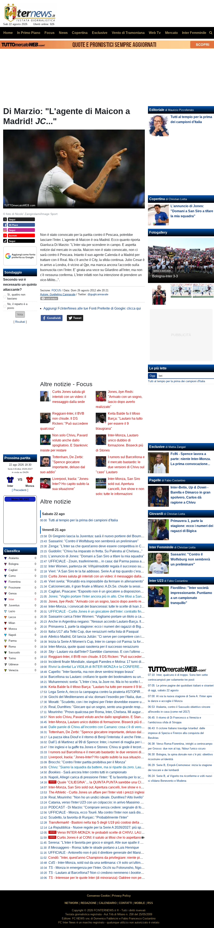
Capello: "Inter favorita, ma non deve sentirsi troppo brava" (91, 672)
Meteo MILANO (20, 499)
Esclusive (157, 447)
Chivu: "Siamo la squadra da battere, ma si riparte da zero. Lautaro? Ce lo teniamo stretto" (114, 767)
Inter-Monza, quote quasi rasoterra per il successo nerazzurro (93, 646)
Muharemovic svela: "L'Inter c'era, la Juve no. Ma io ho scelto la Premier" (101, 682)
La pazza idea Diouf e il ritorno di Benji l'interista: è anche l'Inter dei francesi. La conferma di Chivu (120, 737)
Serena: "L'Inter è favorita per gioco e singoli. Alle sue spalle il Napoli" (99, 842)
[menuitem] (210, 33)
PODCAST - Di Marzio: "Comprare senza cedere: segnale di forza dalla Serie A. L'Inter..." (114, 807)
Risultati (20, 321)
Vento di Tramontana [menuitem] (128, 33)
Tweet (77, 318)
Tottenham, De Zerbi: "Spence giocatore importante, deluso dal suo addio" (103, 732)
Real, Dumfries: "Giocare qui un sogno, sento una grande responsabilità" (102, 707)
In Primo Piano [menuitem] (28, 33)
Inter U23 (156, 580)
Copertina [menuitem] (80, 33)
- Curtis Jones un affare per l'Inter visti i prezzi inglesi (96, 792)
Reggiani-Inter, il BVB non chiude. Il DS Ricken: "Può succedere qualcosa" (103, 656)
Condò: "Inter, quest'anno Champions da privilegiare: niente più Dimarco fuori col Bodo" (113, 857)
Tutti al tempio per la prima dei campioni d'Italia (83, 520)
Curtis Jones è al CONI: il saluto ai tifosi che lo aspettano (95, 837)
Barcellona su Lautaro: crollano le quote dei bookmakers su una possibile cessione (109, 677)
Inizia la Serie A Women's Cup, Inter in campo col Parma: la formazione (100, 641)
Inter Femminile (161, 547)
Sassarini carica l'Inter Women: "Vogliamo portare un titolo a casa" (97, 616)
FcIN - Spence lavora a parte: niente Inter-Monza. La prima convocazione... (191, 459)
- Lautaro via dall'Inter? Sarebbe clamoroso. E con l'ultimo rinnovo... (101, 651)
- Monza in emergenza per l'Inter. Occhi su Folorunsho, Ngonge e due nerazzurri (110, 867)
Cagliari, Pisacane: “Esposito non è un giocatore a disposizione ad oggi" (101, 591)
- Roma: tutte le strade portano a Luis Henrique (93, 847)
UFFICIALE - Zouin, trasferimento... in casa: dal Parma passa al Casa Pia (102, 561)
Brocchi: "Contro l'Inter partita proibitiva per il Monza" (87, 762)
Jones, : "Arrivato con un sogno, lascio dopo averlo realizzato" (101, 601)
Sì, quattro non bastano (16, 296)
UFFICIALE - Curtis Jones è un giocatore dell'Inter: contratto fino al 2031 (101, 611)
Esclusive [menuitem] (99, 33)
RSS (150, 903)
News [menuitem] (63, 33)
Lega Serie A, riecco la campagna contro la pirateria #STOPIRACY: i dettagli (104, 692)
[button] (20, 314)
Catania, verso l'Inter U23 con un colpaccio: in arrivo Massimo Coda (98, 802)
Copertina (157, 199)
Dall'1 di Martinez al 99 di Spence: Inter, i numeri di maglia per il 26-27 (100, 742)
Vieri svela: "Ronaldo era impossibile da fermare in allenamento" (96, 581)
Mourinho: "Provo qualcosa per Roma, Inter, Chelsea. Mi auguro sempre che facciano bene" (116, 712)
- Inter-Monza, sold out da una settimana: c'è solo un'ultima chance (101, 862)
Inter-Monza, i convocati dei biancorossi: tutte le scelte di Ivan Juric (97, 606)
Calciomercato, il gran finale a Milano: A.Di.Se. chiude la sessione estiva (101, 586)
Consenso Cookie (98, 895)
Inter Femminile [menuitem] (194, 33)
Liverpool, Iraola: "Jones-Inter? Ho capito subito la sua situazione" (70, 484)
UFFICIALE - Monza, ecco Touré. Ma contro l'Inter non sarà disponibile (100, 812)
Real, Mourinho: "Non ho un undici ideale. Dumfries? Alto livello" (96, 797)
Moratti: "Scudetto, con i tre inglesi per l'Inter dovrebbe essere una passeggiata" (107, 702)
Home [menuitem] (8, 33)
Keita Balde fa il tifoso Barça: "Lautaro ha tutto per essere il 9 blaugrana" (101, 687)
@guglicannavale (98, 294)
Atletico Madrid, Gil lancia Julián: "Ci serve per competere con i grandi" (100, 636)
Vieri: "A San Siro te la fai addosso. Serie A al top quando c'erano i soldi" (101, 571)
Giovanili (156, 513)
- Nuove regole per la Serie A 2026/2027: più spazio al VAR (103, 827)
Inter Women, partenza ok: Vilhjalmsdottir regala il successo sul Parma (100, 566)
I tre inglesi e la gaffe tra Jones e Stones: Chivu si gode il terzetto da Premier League (110, 747)
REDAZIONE (89, 903)
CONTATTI (125, 903)
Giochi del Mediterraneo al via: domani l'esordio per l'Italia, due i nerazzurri (103, 697)
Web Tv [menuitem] (155, 33)
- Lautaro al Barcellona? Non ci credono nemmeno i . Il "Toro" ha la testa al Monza (117, 872)
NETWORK (71, 903)
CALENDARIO (108, 903)
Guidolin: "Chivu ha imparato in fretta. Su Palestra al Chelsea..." (95, 551)
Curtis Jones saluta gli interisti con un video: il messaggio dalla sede (69, 397)
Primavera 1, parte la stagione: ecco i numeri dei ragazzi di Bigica (96, 626)
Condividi (53, 318)
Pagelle (155, 480)
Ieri (160, 375)
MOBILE (139, 903)
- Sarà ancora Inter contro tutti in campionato (87, 772)
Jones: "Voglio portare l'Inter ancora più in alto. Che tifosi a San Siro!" (99, 596)
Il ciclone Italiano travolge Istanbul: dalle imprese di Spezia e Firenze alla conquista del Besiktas (176, 733)
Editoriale (156, 110)
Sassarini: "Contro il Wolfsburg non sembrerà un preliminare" (93, 541)
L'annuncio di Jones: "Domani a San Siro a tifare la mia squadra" (96, 556)
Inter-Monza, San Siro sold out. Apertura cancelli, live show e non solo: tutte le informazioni (115, 787)
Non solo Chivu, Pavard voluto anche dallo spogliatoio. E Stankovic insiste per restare (112, 717)
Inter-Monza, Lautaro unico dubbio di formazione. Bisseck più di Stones (101, 722)
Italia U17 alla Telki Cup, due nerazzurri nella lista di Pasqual (93, 631)
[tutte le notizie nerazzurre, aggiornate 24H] (30, 12)
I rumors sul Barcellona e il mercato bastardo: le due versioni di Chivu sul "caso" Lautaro (113, 752)
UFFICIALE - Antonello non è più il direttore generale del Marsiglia (97, 852)
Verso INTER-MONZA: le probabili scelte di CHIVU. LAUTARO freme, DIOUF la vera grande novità (127, 832)
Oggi (152, 375)
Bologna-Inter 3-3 (165, 276)
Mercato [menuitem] (171, 33)
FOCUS (56, 290)
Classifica (12, 551)
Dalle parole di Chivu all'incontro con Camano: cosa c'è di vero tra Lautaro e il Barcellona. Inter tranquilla (125, 727)
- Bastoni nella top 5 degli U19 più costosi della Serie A (99, 822)
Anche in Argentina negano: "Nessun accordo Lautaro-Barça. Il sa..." (102, 621)
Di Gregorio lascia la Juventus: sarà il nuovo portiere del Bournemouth (100, 536)
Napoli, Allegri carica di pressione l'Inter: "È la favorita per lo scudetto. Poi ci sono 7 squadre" (116, 777)
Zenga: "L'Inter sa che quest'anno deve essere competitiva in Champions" (102, 546)
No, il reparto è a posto (17, 306)
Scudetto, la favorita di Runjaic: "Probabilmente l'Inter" (88, 817)
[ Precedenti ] (20, 490)
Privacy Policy (121, 895)
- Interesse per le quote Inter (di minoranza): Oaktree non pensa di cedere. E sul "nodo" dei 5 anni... (124, 877)
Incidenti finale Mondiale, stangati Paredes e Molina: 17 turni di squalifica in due (107, 661)
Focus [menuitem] (50, 33)
